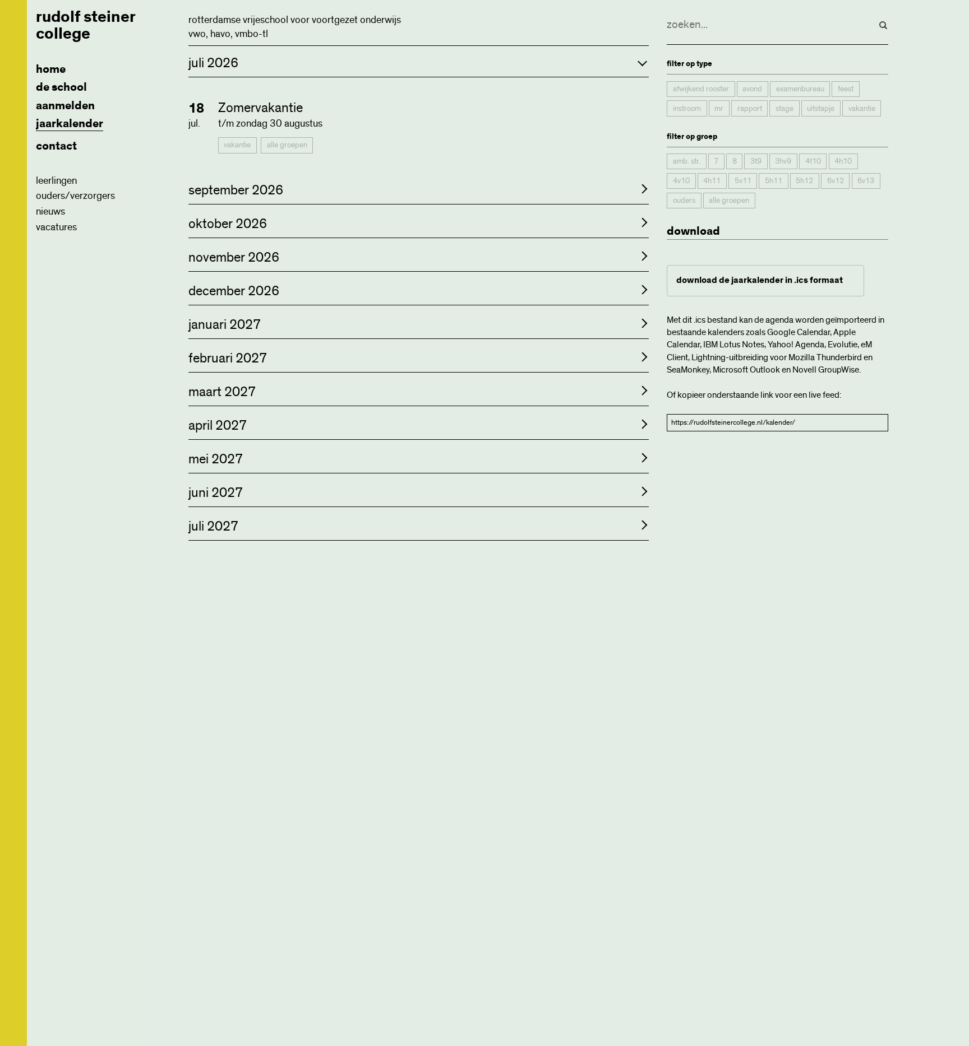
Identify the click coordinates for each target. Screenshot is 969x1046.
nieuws (50, 212)
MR (718, 109)
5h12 (804, 181)
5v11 (743, 181)
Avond (752, 89)
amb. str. (686, 162)
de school (61, 87)
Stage (784, 109)
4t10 (813, 162)
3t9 (756, 162)
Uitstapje (820, 109)
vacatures (56, 227)
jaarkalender (69, 123)
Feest (845, 89)
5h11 (773, 181)
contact (56, 146)
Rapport (749, 109)
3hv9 (783, 162)
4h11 (712, 181)
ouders (684, 201)
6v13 (865, 181)
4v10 (681, 181)
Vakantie (237, 145)
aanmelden (65, 105)
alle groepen (287, 145)
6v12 (835, 181)
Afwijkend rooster (701, 89)
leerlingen (56, 181)
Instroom (687, 109)
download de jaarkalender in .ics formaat (759, 280)
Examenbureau (800, 89)
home (51, 69)
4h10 (843, 162)
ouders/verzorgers (75, 196)
